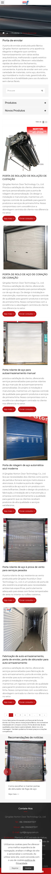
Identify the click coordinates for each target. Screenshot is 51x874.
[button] (7, 772)
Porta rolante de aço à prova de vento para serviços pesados (23, 569)
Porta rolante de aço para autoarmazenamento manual (19, 372)
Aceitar (28, 868)
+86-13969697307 (27, 822)
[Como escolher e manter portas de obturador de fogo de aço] (25, 761)
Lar (7, 33)
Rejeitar (15, 868)
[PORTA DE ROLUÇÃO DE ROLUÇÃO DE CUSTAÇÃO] (25, 149)
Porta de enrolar (29, 33)
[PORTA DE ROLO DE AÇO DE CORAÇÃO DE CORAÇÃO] (25, 247)
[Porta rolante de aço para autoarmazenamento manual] (25, 343)
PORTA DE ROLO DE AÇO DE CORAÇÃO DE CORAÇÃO (25, 276)
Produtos (15, 33)
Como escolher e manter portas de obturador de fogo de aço (24, 787)
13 (39, 715)
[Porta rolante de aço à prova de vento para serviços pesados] (25, 540)
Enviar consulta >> (27, 218)
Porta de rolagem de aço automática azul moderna (23, 467)
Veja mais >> (9, 218)
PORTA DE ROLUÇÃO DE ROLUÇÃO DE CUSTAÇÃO (24, 178)
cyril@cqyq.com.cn (29, 832)
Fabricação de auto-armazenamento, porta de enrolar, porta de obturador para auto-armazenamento (25, 659)
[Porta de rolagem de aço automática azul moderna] (25, 438)
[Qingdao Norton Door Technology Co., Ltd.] (25, 2)
